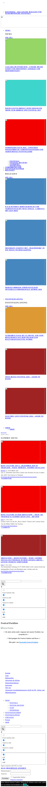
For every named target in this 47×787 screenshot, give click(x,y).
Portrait (7, 720)
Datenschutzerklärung (12, 683)
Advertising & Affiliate (12, 680)
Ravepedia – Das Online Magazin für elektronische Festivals (23, 12)
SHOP (7, 428)
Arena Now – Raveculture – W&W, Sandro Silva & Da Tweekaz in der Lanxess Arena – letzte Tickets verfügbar (22, 560)
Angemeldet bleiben (19, 777)
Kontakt (7, 673)
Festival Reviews (18, 163)
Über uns (8, 688)
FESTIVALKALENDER (14, 169)
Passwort (4, 774)
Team (7, 675)
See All (9, 37)
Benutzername (5, 771)
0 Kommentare (6, 478)
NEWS (7, 30)
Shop (12, 429)
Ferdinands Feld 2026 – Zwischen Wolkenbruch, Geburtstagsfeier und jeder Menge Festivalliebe (24, 149)
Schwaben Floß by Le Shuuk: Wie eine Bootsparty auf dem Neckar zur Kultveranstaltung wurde (24, 337)
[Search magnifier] (3, 584)
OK (25, 785)
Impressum (8, 685)
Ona (2, 519)
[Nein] (28, 785)
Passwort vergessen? (16, 779)
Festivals (14, 161)
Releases (10, 170)
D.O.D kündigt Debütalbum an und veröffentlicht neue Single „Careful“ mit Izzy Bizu (25, 208)
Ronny (3, 470)
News (35, 477)
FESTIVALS (14, 703)
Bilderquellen (9, 678)
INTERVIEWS (14, 710)
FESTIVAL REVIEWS (17, 705)
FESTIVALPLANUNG (14, 299)
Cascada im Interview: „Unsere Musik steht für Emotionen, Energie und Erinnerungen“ (24, 69)
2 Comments (5, 527)
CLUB (12, 708)
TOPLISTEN (9, 717)
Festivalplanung (20, 477)
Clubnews (15, 164)
